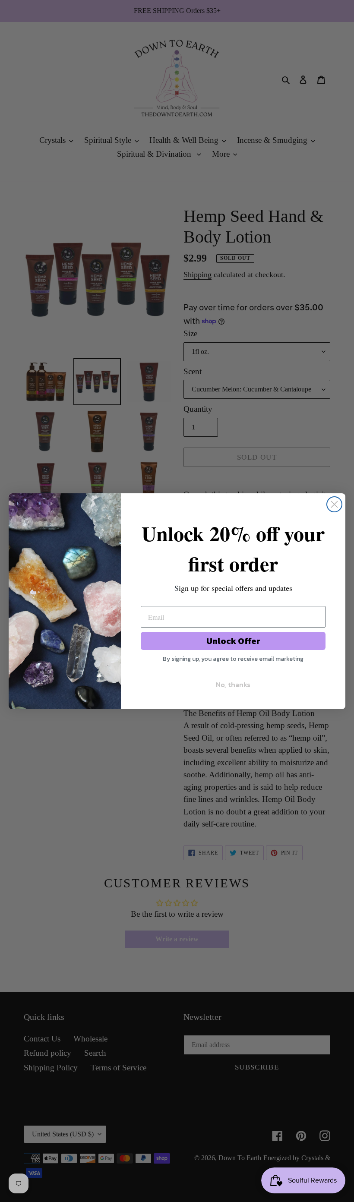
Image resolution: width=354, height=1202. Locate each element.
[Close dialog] (334, 504)
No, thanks (233, 684)
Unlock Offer (233, 640)
